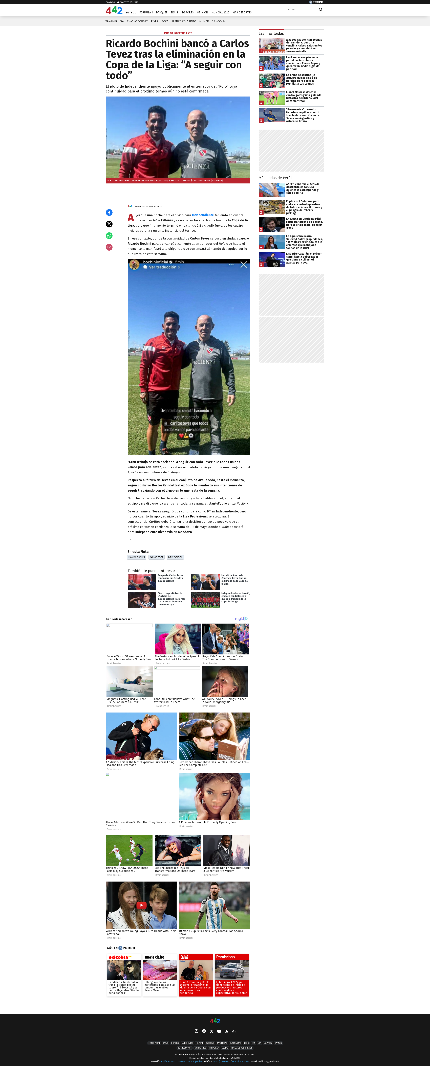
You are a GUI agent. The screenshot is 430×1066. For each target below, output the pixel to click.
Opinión (202, 12)
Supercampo (235, 1043)
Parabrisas (222, 1043)
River (154, 21)
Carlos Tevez (156, 557)
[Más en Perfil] (127, 948)
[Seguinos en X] (211, 1031)
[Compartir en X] (109, 224)
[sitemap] (233, 1031)
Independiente (175, 557)
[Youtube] (219, 1031)
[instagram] (196, 1031)
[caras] (196, 957)
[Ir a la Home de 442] (114, 13)
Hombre (199, 1043)
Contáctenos (200, 1048)
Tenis (174, 12)
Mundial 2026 (220, 12)
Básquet (161, 12)
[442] (215, 1021)
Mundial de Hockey (212, 21)
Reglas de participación (241, 1048)
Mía (259, 1043)
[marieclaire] (160, 957)
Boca (165, 21)
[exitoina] (124, 957)
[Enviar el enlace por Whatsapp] (109, 235)
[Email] (109, 247)
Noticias (175, 1043)
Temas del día (114, 21)
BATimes (278, 1043)
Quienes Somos (184, 1048)
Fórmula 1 (146, 12)
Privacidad (214, 1048)
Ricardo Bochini (136, 557)
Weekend (210, 1043)
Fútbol (131, 12)
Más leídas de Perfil (275, 178)
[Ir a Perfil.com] (316, 3)
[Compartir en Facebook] (109, 212)
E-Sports (187, 12)
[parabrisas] (232, 957)
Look (246, 1043)
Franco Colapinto (183, 21)
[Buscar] (320, 9)
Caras (165, 1043)
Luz (253, 1043)
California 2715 (168, 1061)
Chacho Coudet (137, 21)
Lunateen (268, 1043)
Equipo (225, 1048)
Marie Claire (187, 1043)
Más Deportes (242, 12)
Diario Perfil (154, 1043)
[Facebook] (204, 1031)
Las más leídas (271, 33)
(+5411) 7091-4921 (221, 1061)
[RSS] (226, 1031)
